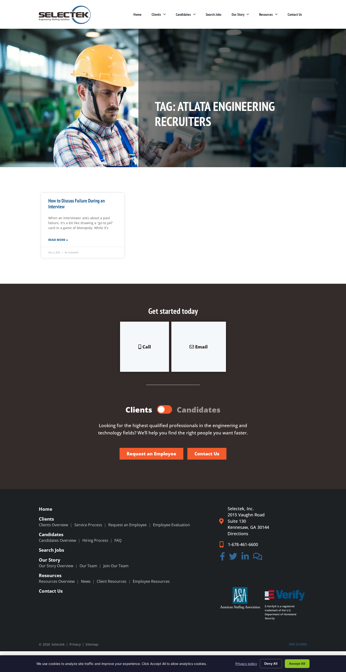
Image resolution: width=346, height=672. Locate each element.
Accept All (297, 663)
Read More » (58, 240)
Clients (156, 14)
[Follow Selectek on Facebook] (222, 558)
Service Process (88, 524)
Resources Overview (57, 581)
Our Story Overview (56, 565)
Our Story (238, 14)
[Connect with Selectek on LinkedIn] (245, 558)
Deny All (271, 663)
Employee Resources (151, 581)
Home (137, 14)
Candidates (183, 14)
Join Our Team (116, 565)
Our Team (88, 565)
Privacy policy (246, 664)
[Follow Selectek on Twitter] (233, 558)
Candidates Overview (57, 540)
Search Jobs (213, 14)
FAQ (117, 540)
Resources (266, 14)
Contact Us (295, 14)
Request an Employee (127, 524)
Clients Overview (53, 524)
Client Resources (111, 581)
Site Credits (298, 644)
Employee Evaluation (171, 524)
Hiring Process (95, 540)
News (86, 581)
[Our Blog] (258, 558)
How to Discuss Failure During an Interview (76, 204)
